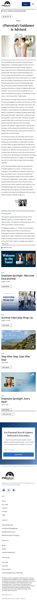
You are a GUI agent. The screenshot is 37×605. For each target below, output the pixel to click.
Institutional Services (8, 532)
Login (3, 515)
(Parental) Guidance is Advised (17, 11)
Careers (4, 508)
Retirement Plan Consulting (10, 535)
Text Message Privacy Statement (12, 573)
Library (4, 549)
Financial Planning (7, 525)
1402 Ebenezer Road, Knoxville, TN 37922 (14, 598)
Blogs (5, 11)
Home (4, 501)
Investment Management (10, 528)
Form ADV (5, 566)
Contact (4, 511)
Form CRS (5, 562)
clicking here (7, 213)
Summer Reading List (8, 552)
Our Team (5, 504)
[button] (33, 4)
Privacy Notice (6, 569)
